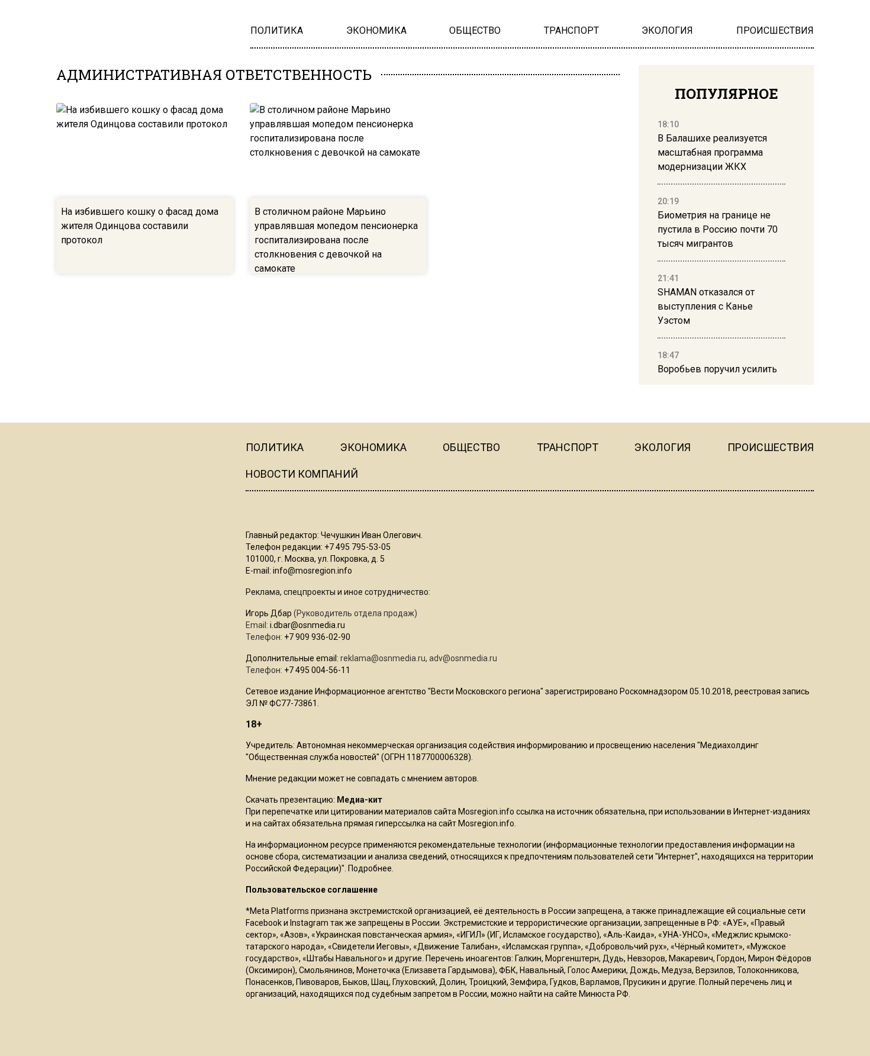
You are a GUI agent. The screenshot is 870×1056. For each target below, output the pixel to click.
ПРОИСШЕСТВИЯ (770, 447)
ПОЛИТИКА (275, 447)
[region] (721, 247)
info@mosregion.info (312, 570)
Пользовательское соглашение (312, 889)
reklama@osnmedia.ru (383, 658)
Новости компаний (302, 474)
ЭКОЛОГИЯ (662, 447)
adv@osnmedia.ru (463, 658)
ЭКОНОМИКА (373, 447)
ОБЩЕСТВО (471, 447)
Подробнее (370, 868)
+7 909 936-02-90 (317, 637)
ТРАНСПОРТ (567, 447)
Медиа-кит (359, 799)
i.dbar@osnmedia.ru (307, 625)
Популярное (726, 93)
